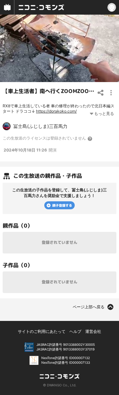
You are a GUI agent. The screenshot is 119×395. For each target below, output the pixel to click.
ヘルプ (75, 331)
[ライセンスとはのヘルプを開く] (90, 139)
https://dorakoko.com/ (56, 111)
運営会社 (93, 331)
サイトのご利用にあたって (41, 331)
